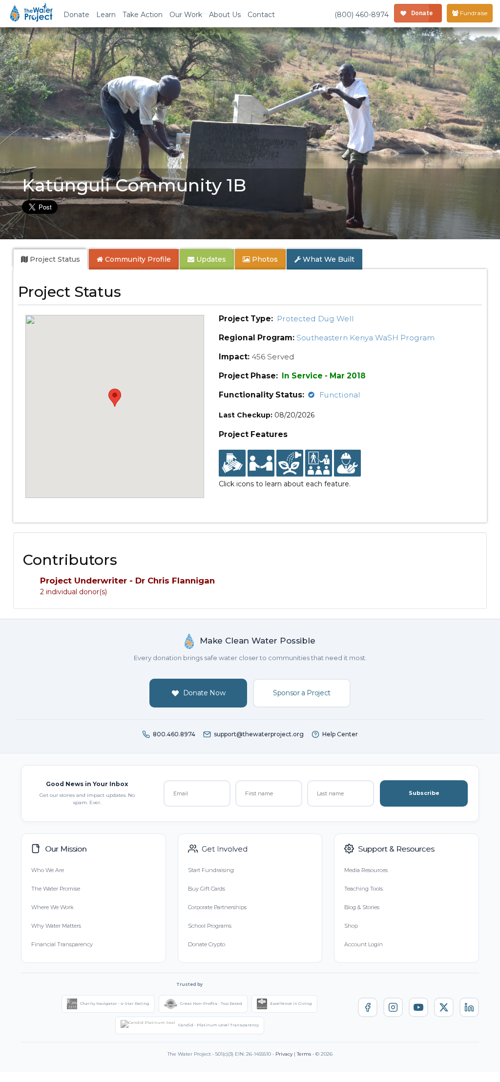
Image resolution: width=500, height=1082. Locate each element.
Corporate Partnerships (217, 907)
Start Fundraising (211, 870)
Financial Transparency (62, 944)
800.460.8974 (174, 734)
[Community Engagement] (261, 463)
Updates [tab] (210, 259)
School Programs (209, 925)
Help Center (340, 734)
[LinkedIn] (469, 1007)
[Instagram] (393, 1007)
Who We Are (47, 870)
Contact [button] (261, 14)
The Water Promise (55, 888)
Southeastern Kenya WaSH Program (365, 337)
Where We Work (52, 907)
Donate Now (204, 692)
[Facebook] (367, 1007)
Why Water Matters (56, 925)
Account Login (363, 944)
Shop (351, 925)
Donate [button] (76, 14)
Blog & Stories (361, 907)
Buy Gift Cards (206, 888)
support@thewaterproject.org (259, 734)
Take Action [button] (143, 14)
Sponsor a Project (302, 692)
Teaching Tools (363, 888)
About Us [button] (225, 14)
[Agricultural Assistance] (289, 463)
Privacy (283, 1054)
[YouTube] (418, 1007)
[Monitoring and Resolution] (347, 463)
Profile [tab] (138, 259)
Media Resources (366, 870)
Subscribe (424, 793)
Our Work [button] (185, 14)
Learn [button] (106, 14)
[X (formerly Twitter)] (444, 1007)
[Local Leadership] (232, 463)
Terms (304, 1054)
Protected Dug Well (315, 318)
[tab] (50, 259)
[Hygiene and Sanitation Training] (318, 463)
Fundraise (472, 13)
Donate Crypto (206, 944)
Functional (339, 394)
